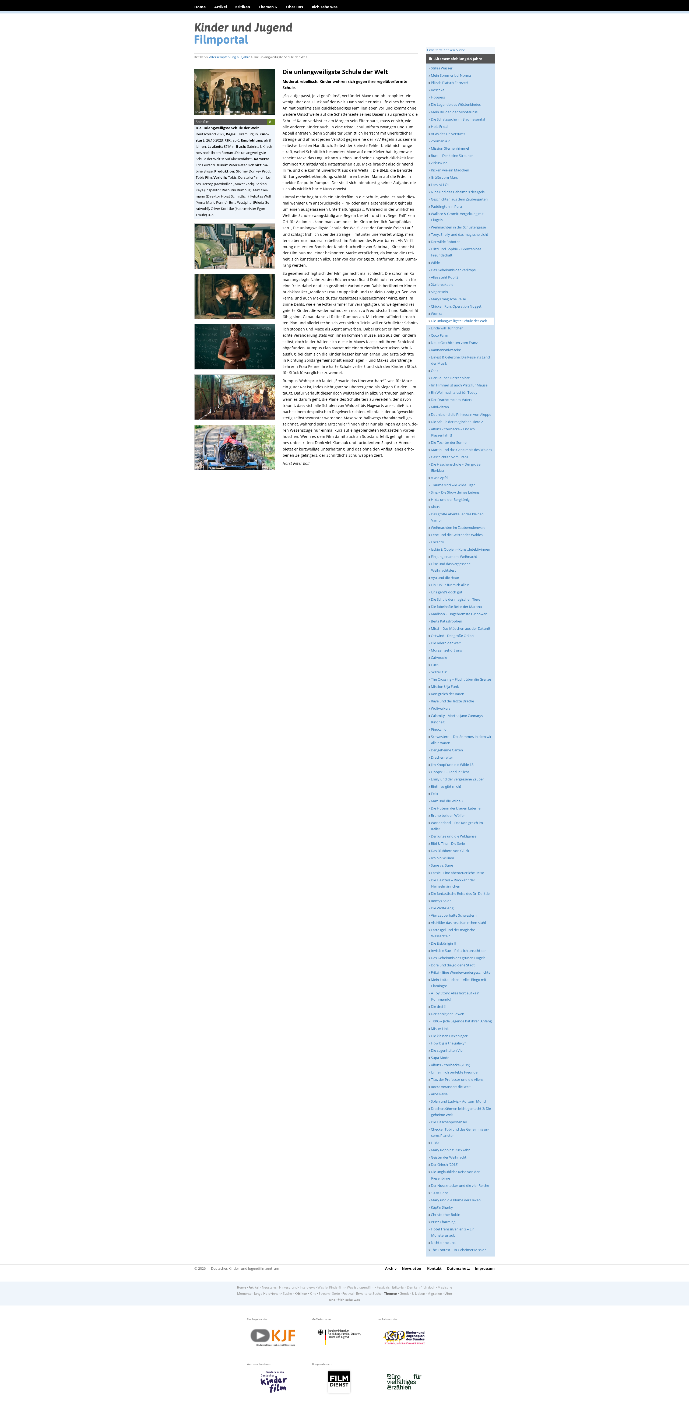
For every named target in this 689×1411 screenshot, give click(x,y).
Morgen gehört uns (446, 650)
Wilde (435, 262)
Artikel (220, 6)
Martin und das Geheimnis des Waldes (461, 449)
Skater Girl (439, 672)
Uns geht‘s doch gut (446, 592)
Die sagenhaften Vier (447, 1050)
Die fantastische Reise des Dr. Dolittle (460, 893)
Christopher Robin (445, 1214)
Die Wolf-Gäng (442, 908)
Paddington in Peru (446, 206)
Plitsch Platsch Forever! (449, 82)
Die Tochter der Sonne (448, 442)
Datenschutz (458, 1268)
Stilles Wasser (441, 68)
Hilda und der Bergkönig (450, 499)
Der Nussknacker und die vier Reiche (460, 1185)
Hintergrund (288, 1287)
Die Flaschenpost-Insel (449, 1122)
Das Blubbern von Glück (450, 850)
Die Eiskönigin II (443, 943)
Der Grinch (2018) (444, 1164)
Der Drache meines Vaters (451, 399)
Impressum (485, 1268)
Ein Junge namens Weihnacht (454, 556)
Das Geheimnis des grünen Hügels (458, 957)
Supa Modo (440, 1057)
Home (200, 6)
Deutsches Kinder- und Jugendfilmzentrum (245, 1268)
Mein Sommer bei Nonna (451, 75)
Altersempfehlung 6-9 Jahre (229, 57)
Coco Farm (439, 335)
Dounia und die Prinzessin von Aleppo (461, 414)
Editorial (398, 1287)
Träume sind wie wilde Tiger (453, 485)
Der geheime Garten (447, 750)
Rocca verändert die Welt (451, 1086)
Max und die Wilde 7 (447, 800)
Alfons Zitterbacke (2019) (450, 1064)
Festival (348, 1294)
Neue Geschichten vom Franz (454, 342)
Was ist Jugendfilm (360, 1287)
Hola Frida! (439, 126)
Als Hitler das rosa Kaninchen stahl (458, 922)
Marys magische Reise (448, 299)
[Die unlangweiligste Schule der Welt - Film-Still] (236, 270)
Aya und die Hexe (445, 577)
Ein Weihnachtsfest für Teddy (454, 392)
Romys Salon (441, 900)
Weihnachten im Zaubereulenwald (458, 527)
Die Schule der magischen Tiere (455, 599)
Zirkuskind (439, 162)
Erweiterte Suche (369, 1294)
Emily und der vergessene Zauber (457, 779)
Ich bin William (442, 858)
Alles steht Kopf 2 (444, 277)
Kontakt (434, 1268)
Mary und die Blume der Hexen (456, 1200)
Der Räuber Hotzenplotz (450, 377)
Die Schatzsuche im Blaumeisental (458, 119)
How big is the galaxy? (448, 1043)
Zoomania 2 (440, 141)
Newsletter (412, 1268)
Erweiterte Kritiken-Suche (446, 50)
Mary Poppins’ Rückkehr (450, 1150)
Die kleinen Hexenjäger (449, 1035)
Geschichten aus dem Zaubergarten (459, 199)
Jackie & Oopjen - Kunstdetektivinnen (460, 549)
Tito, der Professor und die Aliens (457, 1079)
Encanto (437, 542)
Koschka (437, 89)
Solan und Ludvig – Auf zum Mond (458, 1101)
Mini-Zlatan (440, 406)
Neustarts (269, 1287)
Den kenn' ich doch (421, 1287)
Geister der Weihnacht (448, 1157)
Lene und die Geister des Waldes (457, 534)
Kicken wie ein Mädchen (450, 170)
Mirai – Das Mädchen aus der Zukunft (460, 628)
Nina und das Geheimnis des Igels (457, 191)
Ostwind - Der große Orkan (452, 635)
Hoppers (438, 97)
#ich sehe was (325, 6)
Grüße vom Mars (444, 177)
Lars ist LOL (440, 184)
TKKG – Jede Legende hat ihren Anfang (461, 1021)
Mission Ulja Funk (445, 686)
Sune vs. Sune (442, 865)
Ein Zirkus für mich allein (450, 584)
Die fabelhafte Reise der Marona (456, 606)
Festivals (383, 1287)
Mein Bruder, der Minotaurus (454, 112)
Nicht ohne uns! (443, 1242)
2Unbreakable (442, 284)
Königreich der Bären (447, 693)
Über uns (294, 6)
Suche (287, 1294)
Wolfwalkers (440, 708)
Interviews (307, 1287)
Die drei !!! (438, 1006)
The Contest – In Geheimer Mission (459, 1249)
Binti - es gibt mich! (446, 786)
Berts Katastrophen (446, 621)
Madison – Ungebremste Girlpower (459, 613)
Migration (434, 1294)
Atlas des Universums (448, 133)
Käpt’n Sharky (442, 1207)
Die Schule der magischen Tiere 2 (457, 421)
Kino (313, 1294)
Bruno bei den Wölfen (448, 815)
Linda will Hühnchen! (447, 328)
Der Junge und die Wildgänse (453, 836)
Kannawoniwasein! (446, 349)
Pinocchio (439, 729)
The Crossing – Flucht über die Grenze (461, 679)
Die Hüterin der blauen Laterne (455, 808)
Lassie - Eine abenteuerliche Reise (457, 872)
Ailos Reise (439, 1094)
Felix (434, 793)
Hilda (435, 1142)
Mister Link (440, 1028)
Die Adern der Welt (446, 643)
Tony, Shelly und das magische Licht (459, 234)
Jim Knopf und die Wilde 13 (452, 764)
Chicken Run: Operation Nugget (456, 306)
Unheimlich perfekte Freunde (454, 1072)
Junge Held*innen (267, 1294)
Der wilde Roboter (445, 241)
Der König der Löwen (447, 1013)
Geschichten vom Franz (449, 457)
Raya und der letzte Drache (452, 701)
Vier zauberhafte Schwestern (454, 915)
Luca (434, 664)
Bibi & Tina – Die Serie (448, 843)
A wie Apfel (439, 477)
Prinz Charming (443, 1221)
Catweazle (439, 657)
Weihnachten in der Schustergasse (458, 227)
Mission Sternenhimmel (450, 148)
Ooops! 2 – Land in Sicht (450, 771)
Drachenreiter (442, 757)
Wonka (436, 313)
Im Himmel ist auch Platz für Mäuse (459, 385)
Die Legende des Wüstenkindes (456, 104)
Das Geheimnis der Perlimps (453, 270)
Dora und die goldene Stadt (453, 965)
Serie (336, 1294)
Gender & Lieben (412, 1294)
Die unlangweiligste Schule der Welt (459, 320)
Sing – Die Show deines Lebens (455, 492)
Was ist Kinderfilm (331, 1287)
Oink (434, 370)
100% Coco (439, 1192)
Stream (324, 1294)
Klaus (435, 506)
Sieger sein (439, 291)
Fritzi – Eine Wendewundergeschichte (460, 972)
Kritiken (242, 6)
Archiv (390, 1268)
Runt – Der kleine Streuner (452, 155)
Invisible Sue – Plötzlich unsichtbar (458, 950)
